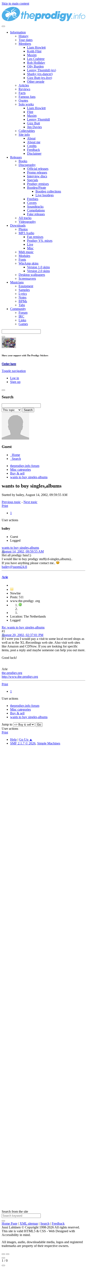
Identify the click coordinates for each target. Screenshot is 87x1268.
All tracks (25, 218)
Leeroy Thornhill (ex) (41, 70)
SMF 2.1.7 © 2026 (22, 743)
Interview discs (37, 176)
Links (22, 320)
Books (23, 161)
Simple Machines (48, 743)
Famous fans (27, 96)
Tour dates (26, 40)
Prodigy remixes (38, 184)
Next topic (30, 502)
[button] (14, 371)
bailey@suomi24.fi (14, 567)
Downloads (18, 225)
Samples (24, 290)
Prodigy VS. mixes (39, 240)
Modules (24, 256)
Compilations (36, 210)
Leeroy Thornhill (38, 119)
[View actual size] (3, 1265)
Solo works (26, 104)
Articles (24, 85)
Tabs (22, 305)
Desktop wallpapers (32, 274)
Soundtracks (35, 206)
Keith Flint (34, 51)
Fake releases (36, 214)
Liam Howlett (36, 47)
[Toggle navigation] (3, 26)
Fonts (22, 259)
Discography (27, 165)
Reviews (24, 89)
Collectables (27, 131)
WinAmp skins (28, 263)
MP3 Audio (26, 233)
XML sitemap (29, 1223)
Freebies (32, 199)
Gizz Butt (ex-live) (39, 78)
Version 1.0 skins (38, 267)
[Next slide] (7, 1254)
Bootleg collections (48, 191)
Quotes (23, 100)
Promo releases (37, 172)
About (31, 138)
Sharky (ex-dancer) (40, 74)
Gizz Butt (33, 123)
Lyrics (23, 293)
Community (18, 309)
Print (5, 506)
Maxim (32, 55)
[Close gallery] (3, 1258)
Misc (30, 248)
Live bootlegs (44, 195)
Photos (23, 229)
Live (30, 244)
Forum (23, 312)
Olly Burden (35, 66)
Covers (32, 203)
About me (33, 142)
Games (23, 324)
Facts (22, 93)
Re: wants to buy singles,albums (23, 627)
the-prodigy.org (12, 673)
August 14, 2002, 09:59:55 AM (23, 551)
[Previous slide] (3, 1254)
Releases (16, 157)
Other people (35, 81)
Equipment (26, 286)
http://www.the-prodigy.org (20, 676)
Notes (22, 297)
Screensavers (27, 278)
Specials (32, 180)
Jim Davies (34, 127)
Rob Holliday (36, 62)
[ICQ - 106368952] (20, 605)
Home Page (9, 1223)
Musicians (17, 282)
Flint (30, 112)
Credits (32, 146)
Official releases (37, 168)
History (24, 36)
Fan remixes (35, 237)
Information (18, 32)
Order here (9, 364)
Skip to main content (15, 3)
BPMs (23, 301)
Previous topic (11, 502)
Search (44, 1223)
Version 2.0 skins (38, 271)
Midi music (26, 252)
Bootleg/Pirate (36, 187)
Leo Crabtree (36, 59)
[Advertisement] (43, 936)
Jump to (7, 724)
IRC (21, 316)
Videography (27, 221)
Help (13, 739)
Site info (24, 134)
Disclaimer (34, 153)
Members (25, 43)
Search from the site (15, 1211)
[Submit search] (3, 1220)
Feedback (33, 150)
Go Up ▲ (26, 739)
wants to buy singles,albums (20, 547)
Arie (5, 577)
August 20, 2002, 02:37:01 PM (22, 635)
